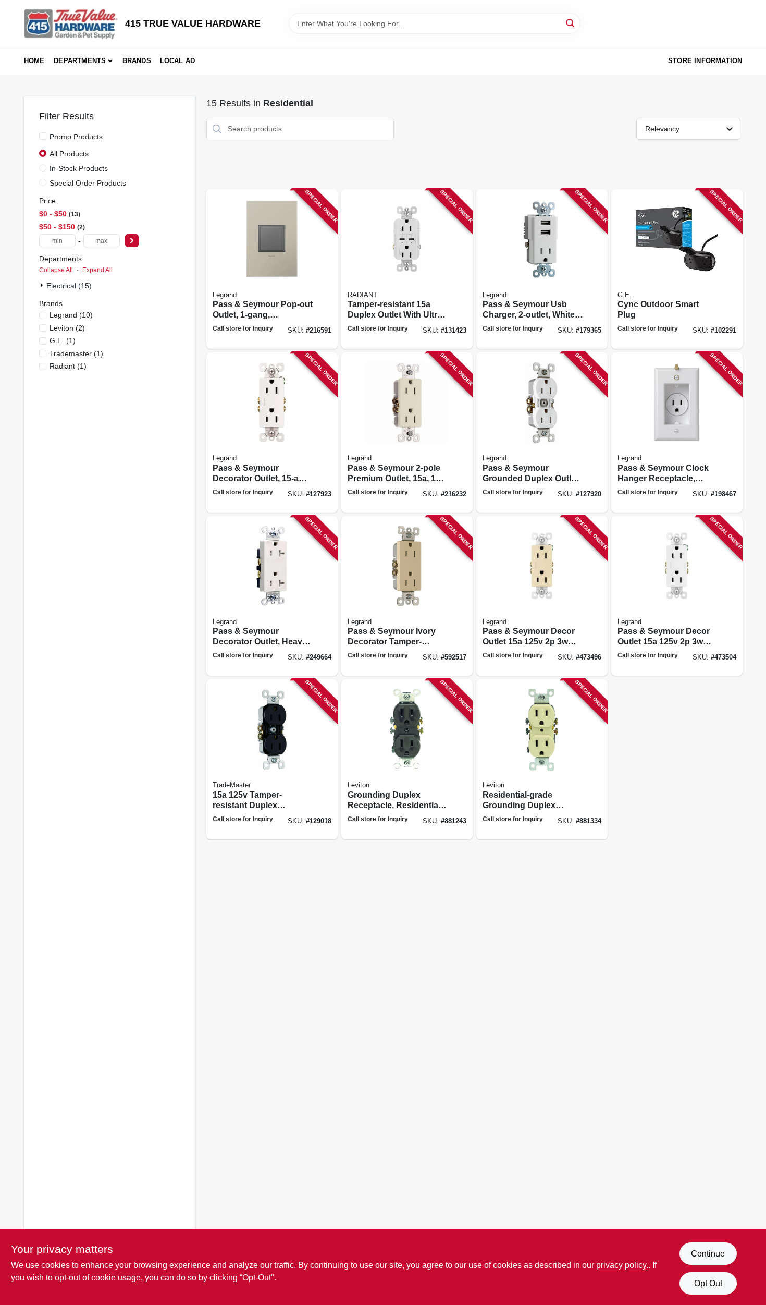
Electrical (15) (69, 286)
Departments (80, 61)
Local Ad (177, 61)
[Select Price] (132, 240)
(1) (63, 340)
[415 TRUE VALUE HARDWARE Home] (71, 23)
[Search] (570, 22)
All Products (69, 153)
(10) (71, 315)
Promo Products (76, 136)
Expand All (97, 270)
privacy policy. (622, 1265)
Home (34, 61)
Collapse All (56, 270)
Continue (708, 1253)
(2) (67, 328)
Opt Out (708, 1283)
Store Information (705, 61)
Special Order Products (88, 183)
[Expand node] (43, 285)
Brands (136, 61)
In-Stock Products (79, 168)
